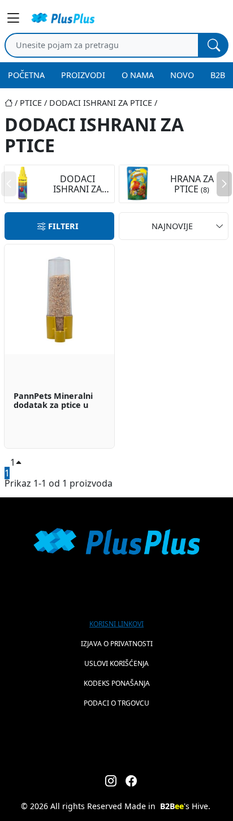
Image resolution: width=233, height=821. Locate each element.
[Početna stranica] (12, 102)
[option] (59, 346)
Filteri (63, 226)
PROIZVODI (83, 75)
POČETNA (26, 75)
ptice (31, 102)
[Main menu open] (14, 18)
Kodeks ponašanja (117, 683)
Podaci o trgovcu (116, 703)
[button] (224, 183)
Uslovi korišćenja (116, 663)
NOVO (182, 75)
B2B (217, 75)
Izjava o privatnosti (117, 643)
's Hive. (185, 806)
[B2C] (63, 18)
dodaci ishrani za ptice (100, 102)
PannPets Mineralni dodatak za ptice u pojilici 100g (53, 401)
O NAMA (138, 75)
